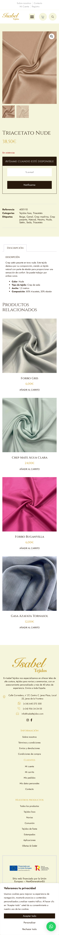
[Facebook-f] (31, 720)
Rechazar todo (29, 929)
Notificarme (29, 185)
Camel (30, 216)
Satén (22, 222)
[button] (32, 17)
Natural (32, 219)
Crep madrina (41, 216)
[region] (29, 909)
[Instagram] (27, 720)
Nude (49, 219)
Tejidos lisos (25, 213)
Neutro (40, 219)
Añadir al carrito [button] (30, 390)
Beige (22, 216)
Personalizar (30, 922)
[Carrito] (43, 17)
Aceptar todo (29, 916)
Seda (28, 222)
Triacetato (37, 213)
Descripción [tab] (15, 248)
